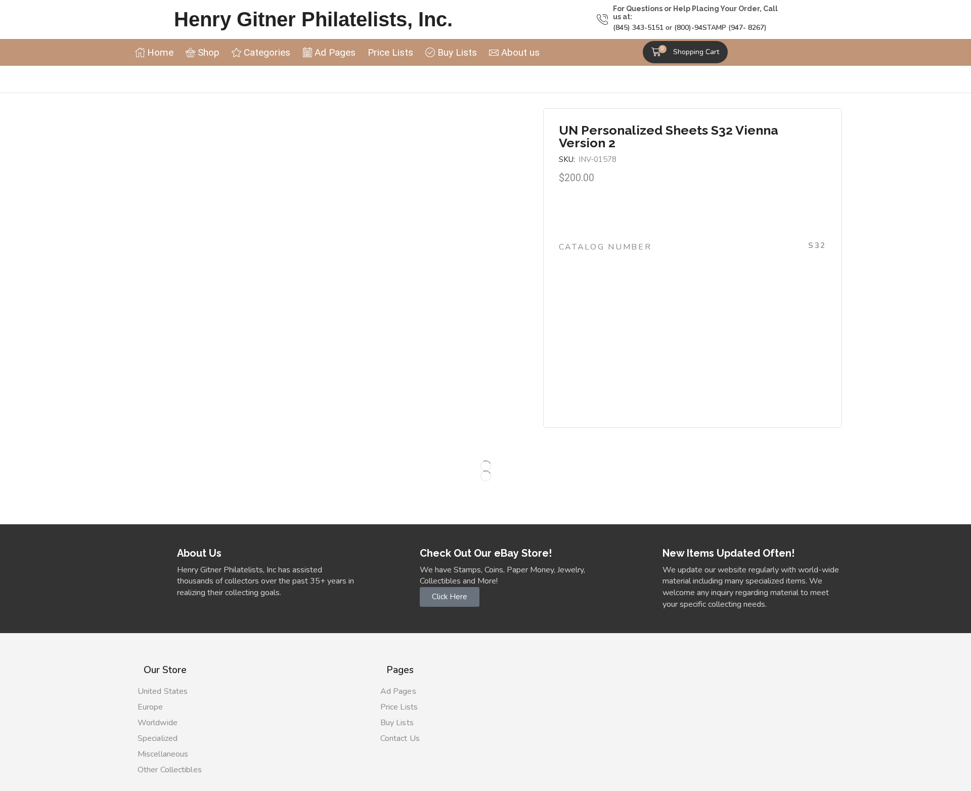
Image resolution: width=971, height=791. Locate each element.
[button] (685, 52)
